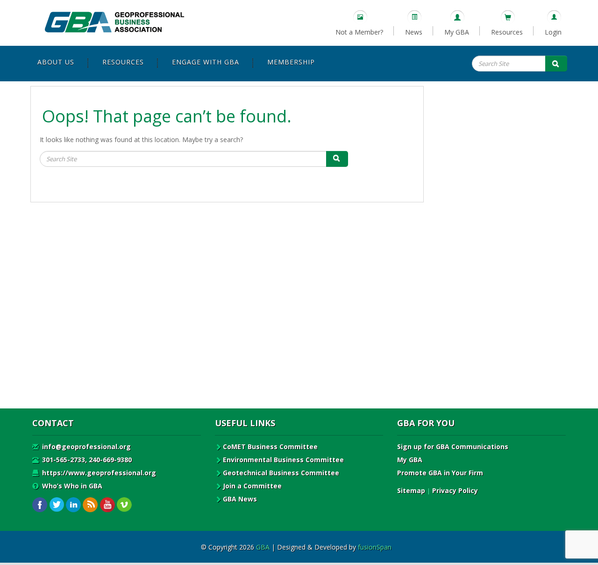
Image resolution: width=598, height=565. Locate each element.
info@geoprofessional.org (85, 446)
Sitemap (411, 490)
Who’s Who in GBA (71, 485)
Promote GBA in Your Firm (440, 472)
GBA (263, 547)
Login (553, 32)
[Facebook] (40, 505)
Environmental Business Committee (283, 459)
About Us (55, 61)
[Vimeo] (124, 505)
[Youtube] (107, 505)
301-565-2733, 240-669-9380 (86, 459)
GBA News (240, 498)
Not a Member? (359, 32)
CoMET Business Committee (270, 446)
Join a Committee (252, 485)
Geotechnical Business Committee (281, 472)
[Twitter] (56, 505)
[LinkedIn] (73, 505)
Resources (507, 32)
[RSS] (90, 505)
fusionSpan (375, 547)
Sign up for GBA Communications (452, 446)
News (413, 32)
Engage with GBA (205, 61)
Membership (291, 61)
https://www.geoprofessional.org (98, 472)
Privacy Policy (455, 490)
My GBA (456, 32)
